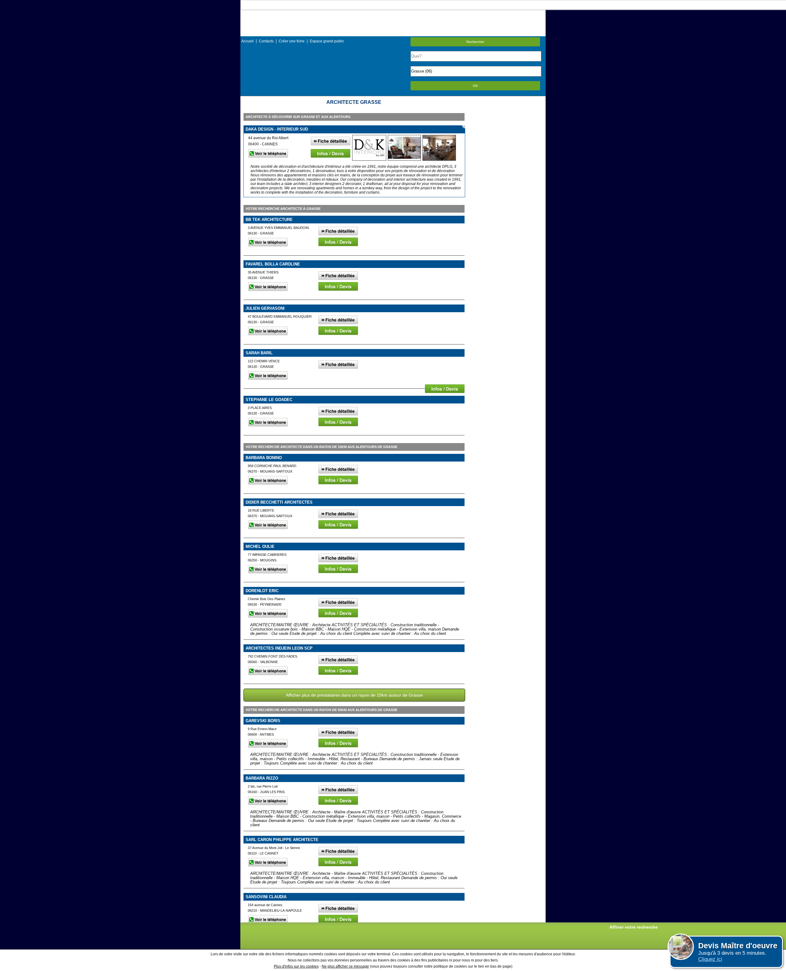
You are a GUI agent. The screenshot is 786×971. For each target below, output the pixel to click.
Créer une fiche (292, 41)
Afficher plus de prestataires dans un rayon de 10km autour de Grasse (354, 695)
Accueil (247, 41)
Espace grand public (327, 41)
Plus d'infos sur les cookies (296, 966)
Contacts (266, 41)
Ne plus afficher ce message (345, 966)
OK (475, 86)
